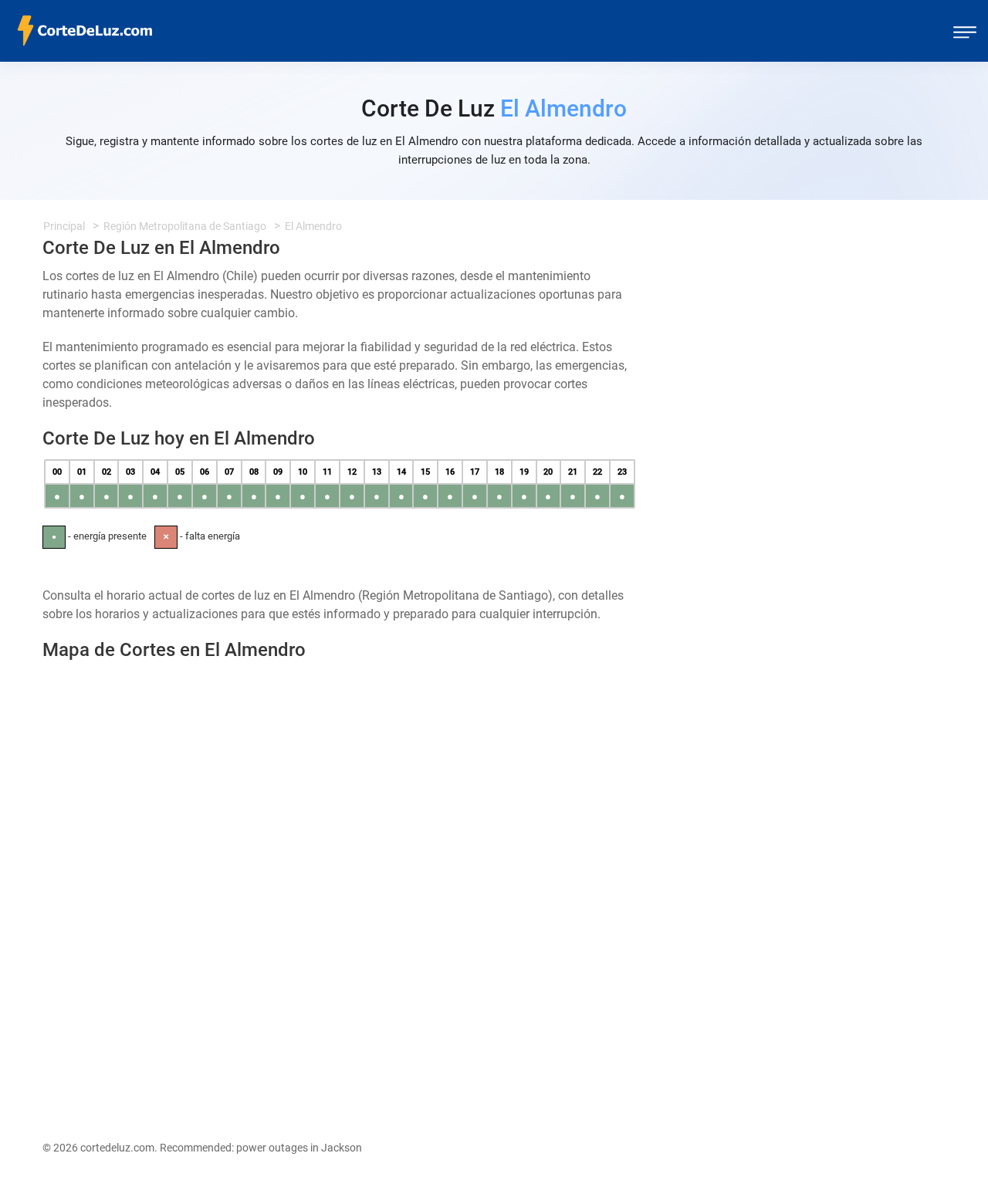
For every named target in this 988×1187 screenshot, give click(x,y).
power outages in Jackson (299, 1147)
